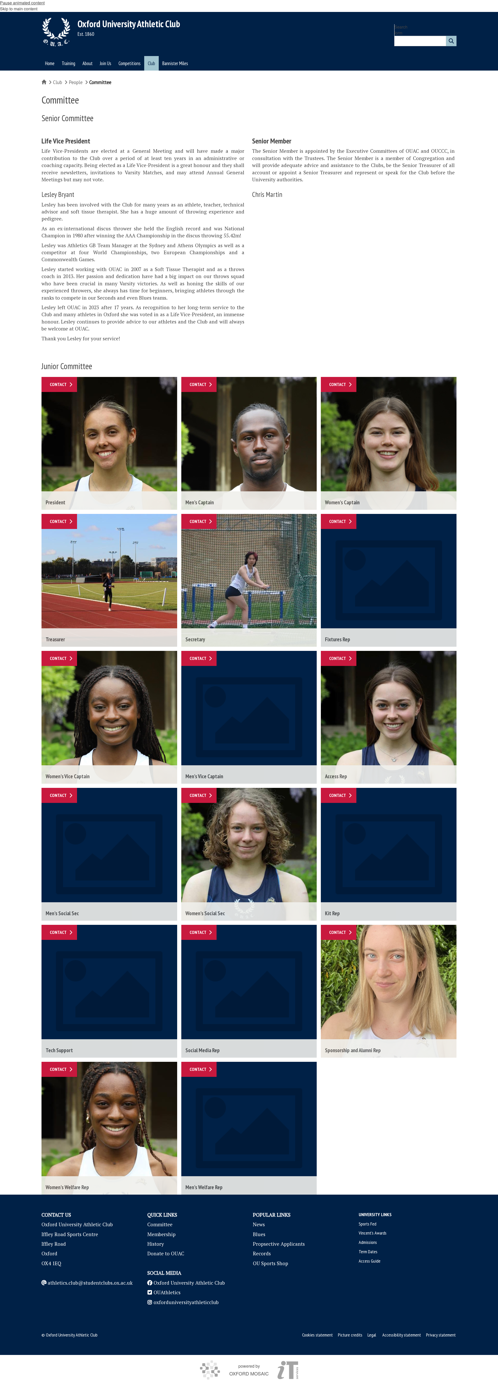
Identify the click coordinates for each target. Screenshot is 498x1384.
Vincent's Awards (372, 1233)
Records (262, 1253)
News (259, 1224)
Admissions (368, 1242)
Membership (161, 1234)
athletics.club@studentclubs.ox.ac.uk (90, 1282)
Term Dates (368, 1252)
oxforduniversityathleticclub (186, 1302)
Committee (159, 1224)
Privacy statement (441, 1335)
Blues (259, 1234)
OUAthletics (167, 1292)
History (155, 1244)
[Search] (451, 41)
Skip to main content (18, 9)
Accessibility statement (401, 1335)
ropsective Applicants (280, 1244)
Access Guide (370, 1261)
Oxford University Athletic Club (129, 24)
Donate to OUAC (165, 1253)
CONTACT (58, 384)
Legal (372, 1335)
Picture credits (350, 1335)
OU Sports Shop (270, 1263)
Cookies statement (317, 1335)
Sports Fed (367, 1224)
